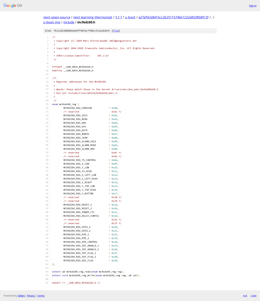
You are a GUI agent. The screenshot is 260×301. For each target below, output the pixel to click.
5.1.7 (118, 17)
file (116, 30)
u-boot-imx (51, 22)
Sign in (252, 5)
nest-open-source (56, 17)
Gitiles (21, 295)
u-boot (130, 17)
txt (245, 295)
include (68, 22)
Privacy (31, 295)
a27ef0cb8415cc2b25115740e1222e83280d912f (173, 17)
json (253, 295)
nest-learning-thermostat (92, 17)
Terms (41, 295)
